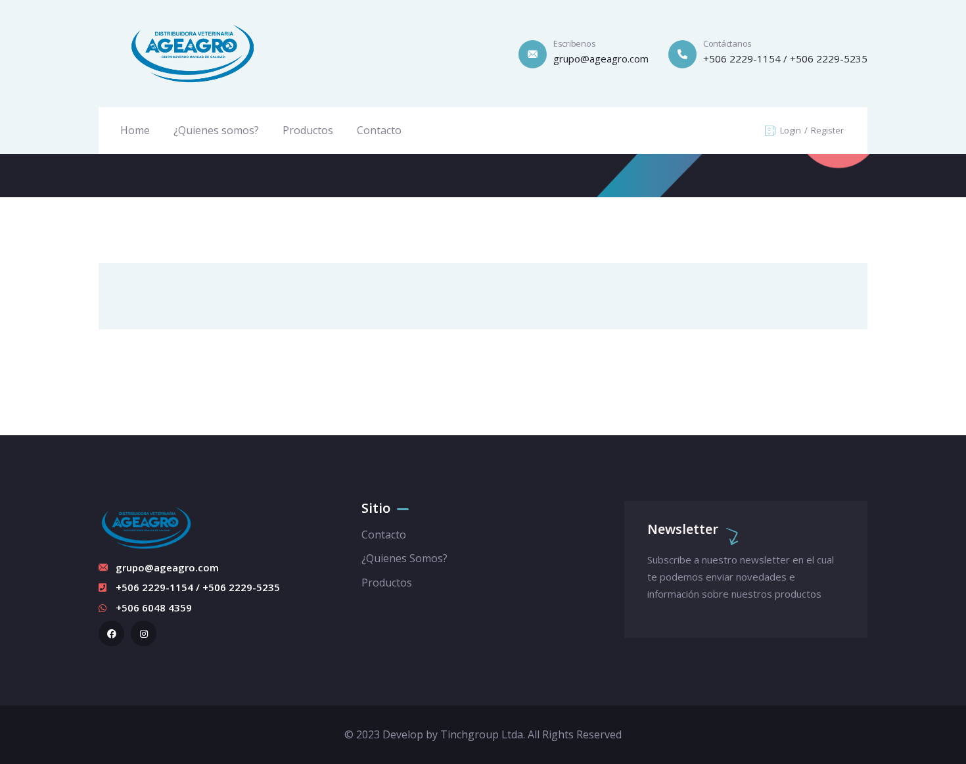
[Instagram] (143, 633)
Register (827, 130)
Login (791, 130)
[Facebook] (111, 633)
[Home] (192, 53)
